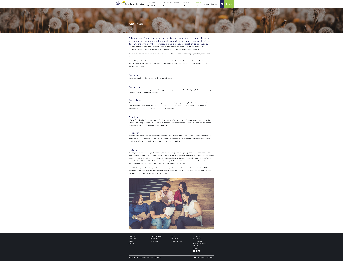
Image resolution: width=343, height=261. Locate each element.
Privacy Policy (210, 257)
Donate (229, 4)
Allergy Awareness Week (171, 4)
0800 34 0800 (197, 239)
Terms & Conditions (199, 257)
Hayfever (131, 243)
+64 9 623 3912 (197, 241)
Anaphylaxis (132, 239)
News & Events (186, 4)
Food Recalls (175, 239)
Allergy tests (154, 241)
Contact (214, 4)
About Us (198, 4)
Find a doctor (154, 239)
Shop (206, 4)
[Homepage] (120, 6)
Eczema (131, 241)
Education (140, 4)
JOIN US (195, 246)
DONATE (195, 248)
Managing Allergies (151, 4)
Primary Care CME (177, 241)
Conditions (129, 4)
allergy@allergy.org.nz (199, 243)
